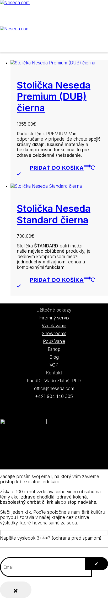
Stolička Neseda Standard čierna (53, 214)
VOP (54, 365)
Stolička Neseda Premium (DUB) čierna (53, 96)
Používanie (54, 341)
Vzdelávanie (54, 325)
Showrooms (54, 333)
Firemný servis (54, 317)
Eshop (54, 349)
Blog (54, 357)
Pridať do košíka (57, 168)
